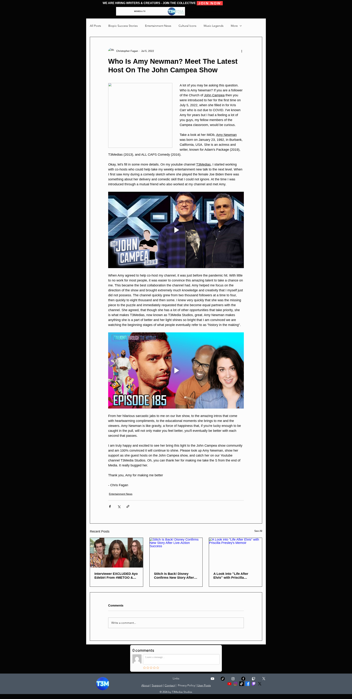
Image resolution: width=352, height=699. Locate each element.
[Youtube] (212, 679)
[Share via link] (128, 506)
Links (176, 678)
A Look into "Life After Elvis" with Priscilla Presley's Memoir (230, 576)
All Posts (95, 25)
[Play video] (176, 230)
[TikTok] (223, 679)
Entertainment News (158, 25)
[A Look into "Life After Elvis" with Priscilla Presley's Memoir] (235, 553)
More (234, 25)
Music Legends (213, 25)
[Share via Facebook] (110, 506)
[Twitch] (254, 679)
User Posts (204, 685)
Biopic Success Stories (123, 25)
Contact (170, 685)
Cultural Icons (187, 25)
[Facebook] (247, 683)
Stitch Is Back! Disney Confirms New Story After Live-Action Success (174, 576)
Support (157, 685)
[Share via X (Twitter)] (119, 506)
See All (258, 530)
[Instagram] (233, 679)
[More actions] (241, 51)
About (145, 685)
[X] (264, 679)
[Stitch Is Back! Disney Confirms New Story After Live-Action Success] (176, 553)
